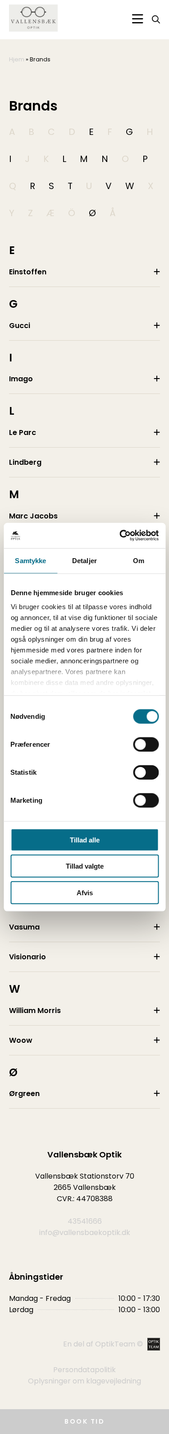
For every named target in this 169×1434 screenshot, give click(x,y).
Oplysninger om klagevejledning (84, 1381)
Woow (20, 1040)
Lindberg (25, 462)
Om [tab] (138, 560)
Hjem (16, 59)
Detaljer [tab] (84, 560)
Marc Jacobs (33, 516)
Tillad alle (85, 839)
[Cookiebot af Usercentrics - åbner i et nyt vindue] (120, 535)
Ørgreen (24, 1093)
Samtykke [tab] (30, 560)
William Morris (35, 1010)
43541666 (85, 1221)
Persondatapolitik (84, 1370)
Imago (21, 379)
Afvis (85, 892)
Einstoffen (27, 272)
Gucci (19, 325)
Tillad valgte (85, 866)
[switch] (146, 744)
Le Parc (22, 432)
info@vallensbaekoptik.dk (84, 1232)
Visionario (27, 957)
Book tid (84, 1421)
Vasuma (24, 927)
